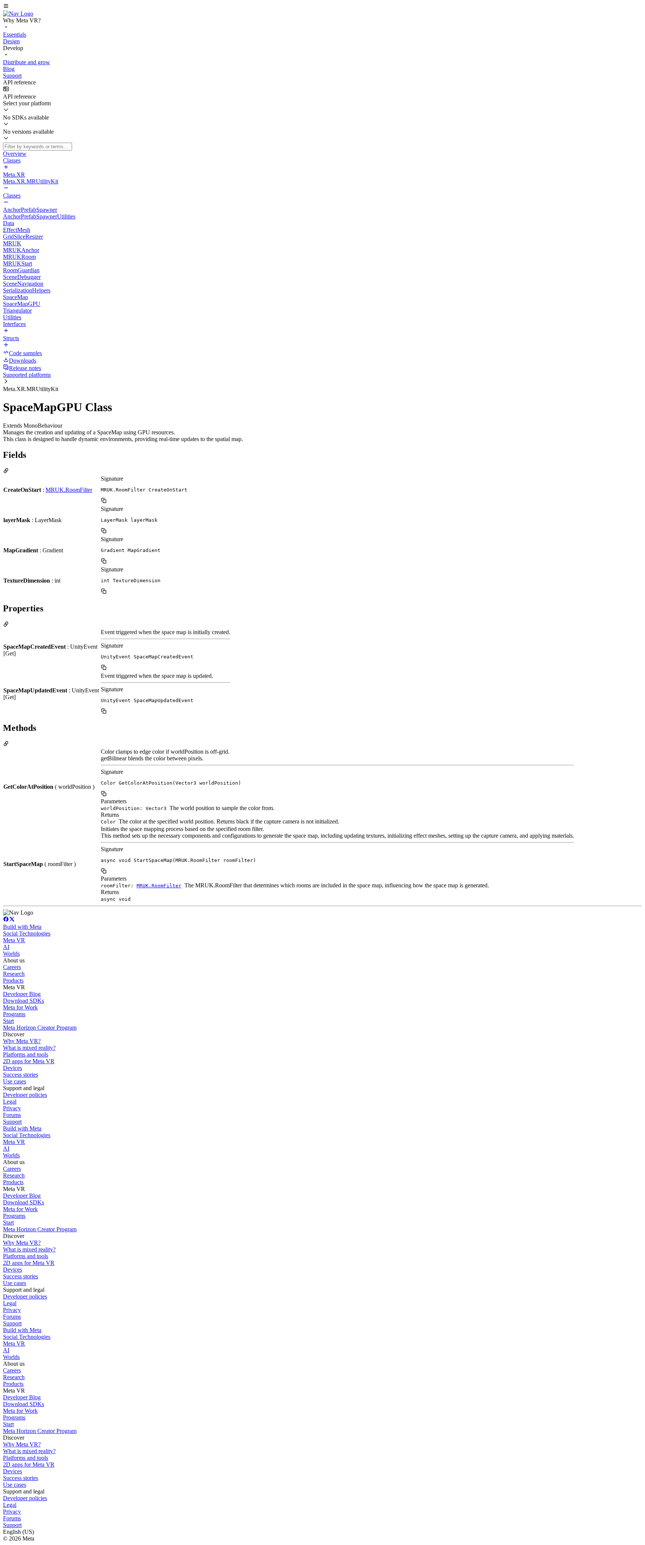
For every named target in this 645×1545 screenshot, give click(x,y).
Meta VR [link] (14, 940)
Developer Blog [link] (22, 994)
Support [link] (12, 1122)
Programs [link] (14, 1014)
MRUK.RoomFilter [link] (69, 490)
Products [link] (13, 980)
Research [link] (14, 974)
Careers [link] (12, 967)
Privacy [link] (12, 1108)
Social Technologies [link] (26, 933)
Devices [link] (12, 1068)
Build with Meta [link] (22, 927)
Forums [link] (12, 1115)
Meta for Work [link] (20, 1007)
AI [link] (6, 947)
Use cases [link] (14, 1081)
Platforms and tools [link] (25, 1054)
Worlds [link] (11, 953)
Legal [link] (9, 1101)
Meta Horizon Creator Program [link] (40, 1027)
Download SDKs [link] (23, 1001)
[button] (322, 6)
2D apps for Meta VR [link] (28, 1061)
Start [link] (8, 1021)
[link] (18, 13)
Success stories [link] (20, 1074)
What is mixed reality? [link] (29, 1048)
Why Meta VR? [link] (22, 1041)
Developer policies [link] (25, 1095)
